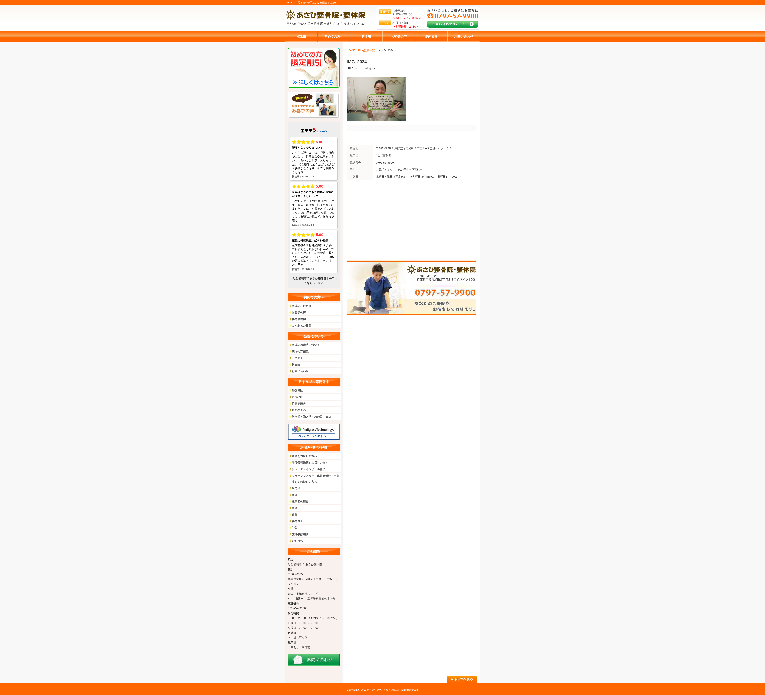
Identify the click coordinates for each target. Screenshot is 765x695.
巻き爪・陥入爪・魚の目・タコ (311, 416)
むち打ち (297, 540)
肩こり (296, 488)
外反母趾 (297, 390)
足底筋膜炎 (299, 403)
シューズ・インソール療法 (308, 469)
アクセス (297, 358)
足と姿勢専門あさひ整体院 (381, 689)
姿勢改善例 (299, 319)
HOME (351, 50)
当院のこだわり (301, 305)
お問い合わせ (300, 371)
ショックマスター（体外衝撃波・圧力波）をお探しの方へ (315, 478)
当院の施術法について (306, 344)
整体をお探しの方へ (304, 456)
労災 (294, 527)
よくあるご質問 (301, 325)
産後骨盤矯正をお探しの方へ (310, 462)
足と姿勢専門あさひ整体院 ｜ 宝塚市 (317, 2)
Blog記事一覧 (366, 50)
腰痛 (294, 494)
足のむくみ (299, 410)
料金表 (296, 364)
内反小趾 (297, 397)
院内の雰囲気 (300, 351)
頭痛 (294, 508)
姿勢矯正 (297, 521)
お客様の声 (299, 312)
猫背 (294, 514)
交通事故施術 (300, 534)
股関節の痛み (300, 501)
